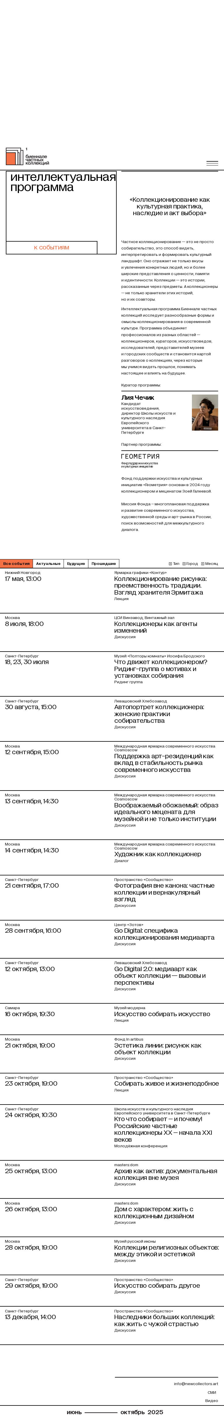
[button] (212, 163)
